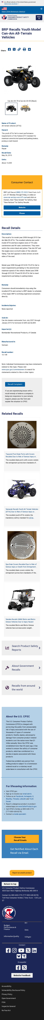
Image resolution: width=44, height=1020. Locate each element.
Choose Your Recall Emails (20, 839)
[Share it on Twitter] (14, 49)
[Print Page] (24, 49)
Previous (4, 109)
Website (22, 207)
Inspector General (8, 1006)
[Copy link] (29, 49)
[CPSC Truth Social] (24, 957)
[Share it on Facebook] (9, 49)
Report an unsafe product (22, 873)
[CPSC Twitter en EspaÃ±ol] (25, 968)
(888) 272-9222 (22, 192)
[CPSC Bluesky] (19, 957)
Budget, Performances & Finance (10, 927)
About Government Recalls (23, 667)
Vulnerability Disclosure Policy (13, 990)
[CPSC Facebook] (9, 951)
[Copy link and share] (19, 49)
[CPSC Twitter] (29, 951)
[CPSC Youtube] (22, 951)
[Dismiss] (41, 9)
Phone (22, 213)
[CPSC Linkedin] (35, 951)
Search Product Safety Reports (25, 648)
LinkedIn (23, 799)
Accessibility (6, 986)
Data (26, 930)
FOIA (3, 1002)
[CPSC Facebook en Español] (19, 968)
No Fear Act (6, 1010)
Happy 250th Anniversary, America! (13, 12)
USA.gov (28, 937)
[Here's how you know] (22, 3)
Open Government (9, 998)
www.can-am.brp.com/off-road (15, 197)
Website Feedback (22, 975)
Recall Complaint (15, 384)
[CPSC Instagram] (15, 951)
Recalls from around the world (23, 687)
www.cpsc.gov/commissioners (13, 370)
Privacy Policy (7, 994)
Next (40, 109)
